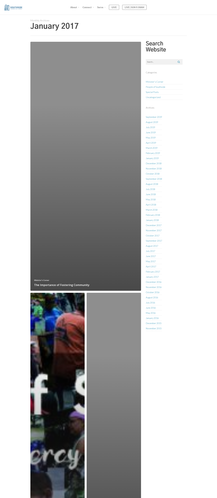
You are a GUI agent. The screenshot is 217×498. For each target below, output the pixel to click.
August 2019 (152, 122)
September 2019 (154, 117)
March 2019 (151, 148)
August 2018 (152, 184)
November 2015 (154, 328)
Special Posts (152, 92)
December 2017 (153, 225)
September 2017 (154, 240)
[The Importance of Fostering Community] (85, 166)
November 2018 (154, 168)
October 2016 (152, 292)
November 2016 (154, 287)
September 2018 (154, 178)
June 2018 (151, 194)
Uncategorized (153, 97)
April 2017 (151, 266)
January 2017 (152, 276)
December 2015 (153, 323)
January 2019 (152, 158)
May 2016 (151, 313)
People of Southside (155, 87)
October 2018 (152, 173)
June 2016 (151, 307)
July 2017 (150, 251)
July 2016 (150, 302)
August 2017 (152, 245)
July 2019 (150, 127)
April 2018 (151, 204)
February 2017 (153, 271)
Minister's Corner (41, 280)
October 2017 (152, 235)
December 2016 (153, 282)
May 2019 (151, 137)
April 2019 (151, 142)
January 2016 (152, 318)
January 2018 (152, 220)
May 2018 (151, 199)
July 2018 (150, 189)
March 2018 (151, 209)
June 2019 (151, 132)
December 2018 (153, 163)
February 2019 (153, 153)
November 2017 (154, 230)
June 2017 (151, 256)
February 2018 (153, 215)
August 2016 (152, 297)
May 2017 (151, 261)
